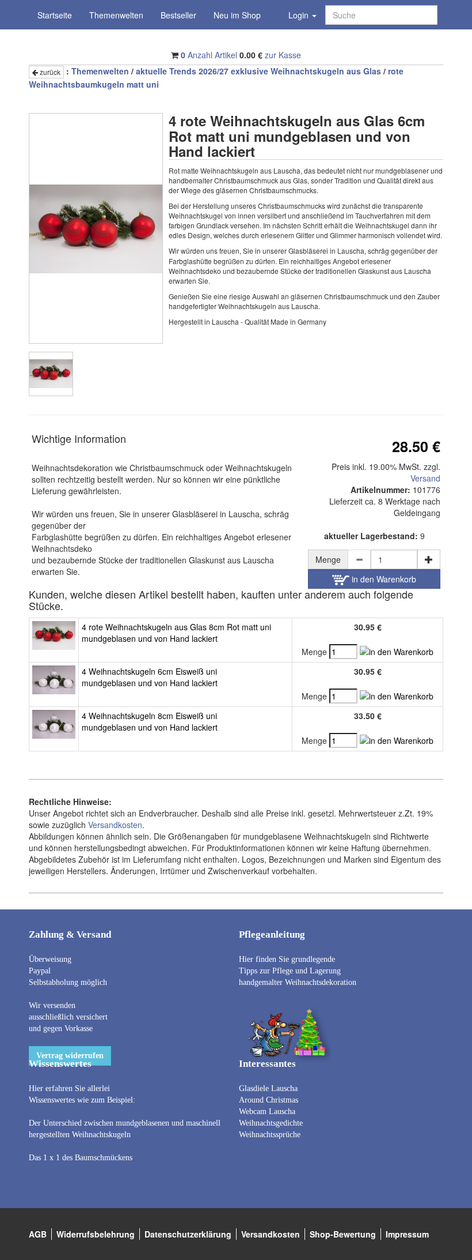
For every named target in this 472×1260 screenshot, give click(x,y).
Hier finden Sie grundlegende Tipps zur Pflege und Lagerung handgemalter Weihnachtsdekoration (297, 971)
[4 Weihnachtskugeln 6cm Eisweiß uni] (53, 678)
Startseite (54, 15)
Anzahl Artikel (209, 55)
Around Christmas (268, 1100)
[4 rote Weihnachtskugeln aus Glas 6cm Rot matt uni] (51, 374)
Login (299, 15)
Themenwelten (116, 15)
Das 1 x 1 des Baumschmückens (80, 1157)
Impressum (407, 1234)
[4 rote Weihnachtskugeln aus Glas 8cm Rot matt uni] (53, 634)
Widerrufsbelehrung (95, 1234)
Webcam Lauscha (267, 1111)
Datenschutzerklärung (187, 1234)
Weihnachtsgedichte (271, 1123)
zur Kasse (283, 55)
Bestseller (178, 15)
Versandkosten (115, 824)
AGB (38, 1234)
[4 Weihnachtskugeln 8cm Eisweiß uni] (53, 722)
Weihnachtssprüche (269, 1134)
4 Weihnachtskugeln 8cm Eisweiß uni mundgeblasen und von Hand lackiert (150, 721)
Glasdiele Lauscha (268, 1088)
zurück (49, 72)
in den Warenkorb (382, 579)
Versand (425, 478)
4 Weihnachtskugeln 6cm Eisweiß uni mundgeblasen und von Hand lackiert (150, 677)
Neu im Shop (237, 15)
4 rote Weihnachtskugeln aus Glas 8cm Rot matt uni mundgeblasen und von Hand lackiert (176, 632)
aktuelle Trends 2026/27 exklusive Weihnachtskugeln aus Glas (258, 71)
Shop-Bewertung (343, 1234)
